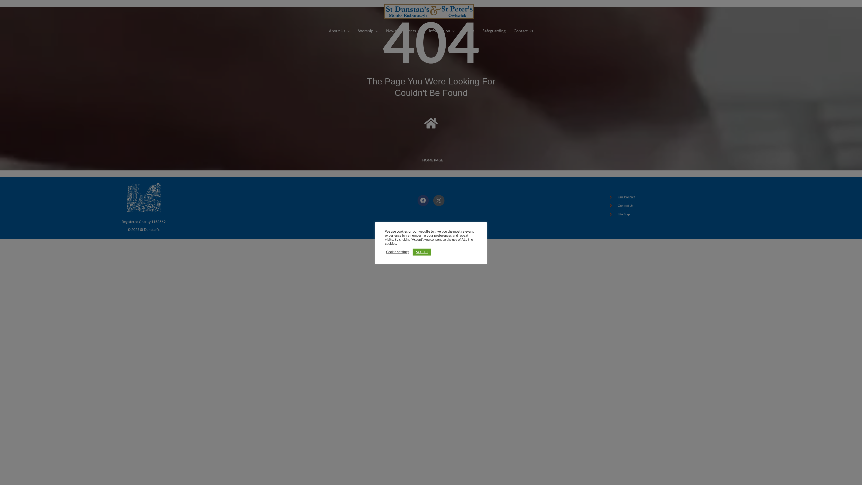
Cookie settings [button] (397, 252)
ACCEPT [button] (422, 252)
